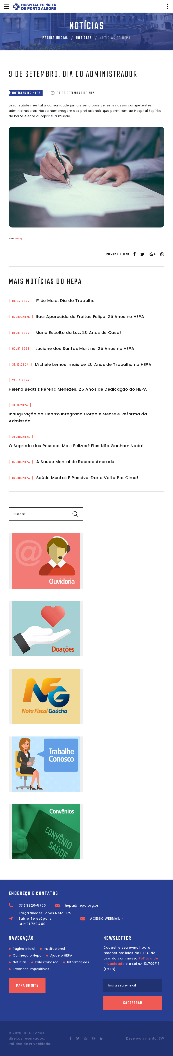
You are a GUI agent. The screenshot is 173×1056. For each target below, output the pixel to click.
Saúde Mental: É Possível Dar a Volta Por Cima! (87, 477)
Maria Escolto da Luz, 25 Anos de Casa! (78, 332)
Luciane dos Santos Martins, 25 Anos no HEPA (85, 348)
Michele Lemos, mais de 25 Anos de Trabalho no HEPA (93, 364)
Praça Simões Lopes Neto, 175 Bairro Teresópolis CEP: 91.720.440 (44, 918)
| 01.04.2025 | (21, 301)
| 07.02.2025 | (21, 317)
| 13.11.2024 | (20, 405)
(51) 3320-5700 (32, 905)
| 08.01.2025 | (21, 333)
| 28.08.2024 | (21, 437)
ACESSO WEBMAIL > (106, 918)
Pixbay (18, 238)
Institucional (54, 948)
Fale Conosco (47, 962)
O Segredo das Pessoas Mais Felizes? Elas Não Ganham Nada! (76, 445)
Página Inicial (55, 38)
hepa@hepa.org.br (82, 905)
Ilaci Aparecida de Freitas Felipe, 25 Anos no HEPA (90, 316)
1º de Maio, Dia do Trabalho (65, 300)
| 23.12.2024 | (21, 380)
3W (161, 1038)
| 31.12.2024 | (20, 364)
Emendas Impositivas (31, 969)
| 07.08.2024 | (21, 462)
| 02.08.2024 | (21, 478)
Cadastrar (132, 1003)
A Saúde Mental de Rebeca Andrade (75, 461)
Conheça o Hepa (27, 955)
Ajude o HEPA (61, 955)
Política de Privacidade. (30, 1044)
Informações (78, 962)
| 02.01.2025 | (21, 348)
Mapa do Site (27, 986)
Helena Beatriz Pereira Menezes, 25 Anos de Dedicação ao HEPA (78, 389)
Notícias (84, 38)
